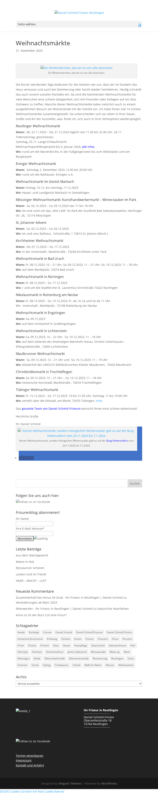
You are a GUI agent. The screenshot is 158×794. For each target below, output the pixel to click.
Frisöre (32, 645)
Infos (99, 401)
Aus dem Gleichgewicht (32, 555)
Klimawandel (98, 652)
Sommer (22, 665)
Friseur (90, 639)
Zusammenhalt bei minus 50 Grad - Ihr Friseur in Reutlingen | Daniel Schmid (69, 597)
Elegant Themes (70, 783)
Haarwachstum (117, 645)
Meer (127, 652)
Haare (66, 645)
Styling (46, 665)
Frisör (20, 645)
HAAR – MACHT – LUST (31, 581)
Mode (37, 658)
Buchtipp (34, 632)
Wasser (110, 665)
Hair (132, 645)
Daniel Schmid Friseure (89, 632)
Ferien (77, 639)
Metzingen (23, 658)
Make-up (115, 652)
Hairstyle (22, 652)
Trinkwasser (62, 665)
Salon (131, 658)
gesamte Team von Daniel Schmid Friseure (51, 408)
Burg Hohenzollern (117, 440)
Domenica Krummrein (30, 639)
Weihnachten (126, 665)
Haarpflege (80, 645)
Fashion (65, 639)
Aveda (21, 632)
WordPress (109, 783)
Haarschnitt (98, 645)
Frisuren (127, 639)
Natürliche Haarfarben (113, 609)
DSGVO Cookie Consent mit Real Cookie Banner (32, 791)
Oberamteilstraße (54, 658)
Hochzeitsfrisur (55, 652)
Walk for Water (93, 665)
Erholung (52, 639)
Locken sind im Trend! (31, 574)
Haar (56, 645)
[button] (26, 458)
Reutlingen (117, 658)
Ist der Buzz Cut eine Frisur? (47, 615)
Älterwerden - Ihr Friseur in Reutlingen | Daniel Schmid (54, 609)
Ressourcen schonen (30, 568)
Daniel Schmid (64, 632)
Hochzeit (37, 652)
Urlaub (76, 665)
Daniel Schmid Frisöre (119, 632)
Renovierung (100, 658)
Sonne (35, 665)
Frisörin (44, 645)
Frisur (115, 639)
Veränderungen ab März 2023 (36, 602)
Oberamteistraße (79, 658)
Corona (47, 632)
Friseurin (103, 639)
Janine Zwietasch (77, 652)
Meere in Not (25, 562)
